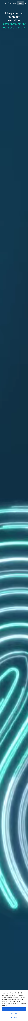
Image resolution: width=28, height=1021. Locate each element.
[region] (14, 1005)
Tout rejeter (14, 1017)
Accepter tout (14, 1009)
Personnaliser (14, 1013)
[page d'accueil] (10, 3)
